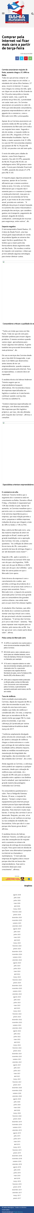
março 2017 (17, 1195)
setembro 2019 (17, 1130)
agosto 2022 (17, 1031)
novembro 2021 (17, 1056)
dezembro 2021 (17, 1053)
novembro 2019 (17, 1124)
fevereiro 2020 (17, 1116)
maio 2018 (17, 1175)
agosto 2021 (17, 1065)
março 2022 (17, 1045)
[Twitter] (21, 58)
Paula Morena (18, 1212)
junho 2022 (17, 1036)
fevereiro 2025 (17, 946)
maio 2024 (17, 971)
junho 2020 (17, 1105)
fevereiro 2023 (17, 1014)
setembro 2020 (17, 1096)
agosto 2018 (17, 1167)
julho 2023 (17, 1000)
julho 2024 (17, 966)
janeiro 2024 (17, 983)
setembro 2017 (17, 1192)
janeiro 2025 (17, 949)
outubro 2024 (17, 957)
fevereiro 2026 (17, 912)
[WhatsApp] (30, 58)
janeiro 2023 (17, 1017)
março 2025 (17, 943)
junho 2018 (17, 1173)
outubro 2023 (17, 991)
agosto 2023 (17, 997)
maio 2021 (17, 1073)
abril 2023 (17, 1008)
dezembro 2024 (17, 951)
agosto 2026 (17, 895)
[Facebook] (17, 58)
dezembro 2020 (17, 1087)
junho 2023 (17, 1002)
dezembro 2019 (17, 1122)
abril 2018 (17, 1178)
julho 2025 (17, 931)
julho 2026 (17, 897)
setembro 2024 (17, 960)
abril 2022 (17, 1042)
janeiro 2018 (17, 1187)
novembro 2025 (17, 920)
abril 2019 (17, 1144)
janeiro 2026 (17, 914)
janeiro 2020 (17, 1119)
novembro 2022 (17, 1022)
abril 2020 (17, 1110)
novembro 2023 (17, 988)
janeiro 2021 (17, 1085)
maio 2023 (17, 1005)
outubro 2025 (17, 923)
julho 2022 (17, 1034)
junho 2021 (17, 1070)
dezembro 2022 (17, 1019)
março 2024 (17, 977)
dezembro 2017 (17, 1190)
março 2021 (17, 1079)
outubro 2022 (17, 1025)
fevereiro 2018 (17, 1184)
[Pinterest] (26, 58)
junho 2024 (17, 968)
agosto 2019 (17, 1133)
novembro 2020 (17, 1090)
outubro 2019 (17, 1127)
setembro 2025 (17, 926)
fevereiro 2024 (17, 980)
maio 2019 (17, 1141)
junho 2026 (17, 900)
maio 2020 (17, 1107)
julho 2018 (17, 1170)
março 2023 (17, 1011)
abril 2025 (17, 940)
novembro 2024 (17, 954)
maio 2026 (17, 903)
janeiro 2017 (17, 1198)
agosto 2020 (17, 1099)
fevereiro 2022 (17, 1048)
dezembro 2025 (17, 917)
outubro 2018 (17, 1161)
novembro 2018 (17, 1158)
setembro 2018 (17, 1164)
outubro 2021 (17, 1059)
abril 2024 (17, 974)
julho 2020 (17, 1102)
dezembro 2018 (17, 1156)
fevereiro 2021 (17, 1082)
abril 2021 (17, 1076)
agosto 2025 (17, 929)
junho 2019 (17, 1139)
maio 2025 (17, 937)
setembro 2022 (17, 1028)
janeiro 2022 (17, 1051)
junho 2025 (17, 934)
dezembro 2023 (17, 985)
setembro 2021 (17, 1062)
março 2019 (17, 1147)
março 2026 (17, 909)
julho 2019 (17, 1136)
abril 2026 (17, 906)
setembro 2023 (17, 994)
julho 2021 (17, 1068)
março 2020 (17, 1113)
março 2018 (17, 1181)
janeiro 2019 (17, 1153)
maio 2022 (17, 1039)
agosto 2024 (17, 963)
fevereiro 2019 (17, 1150)
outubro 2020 (17, 1093)
